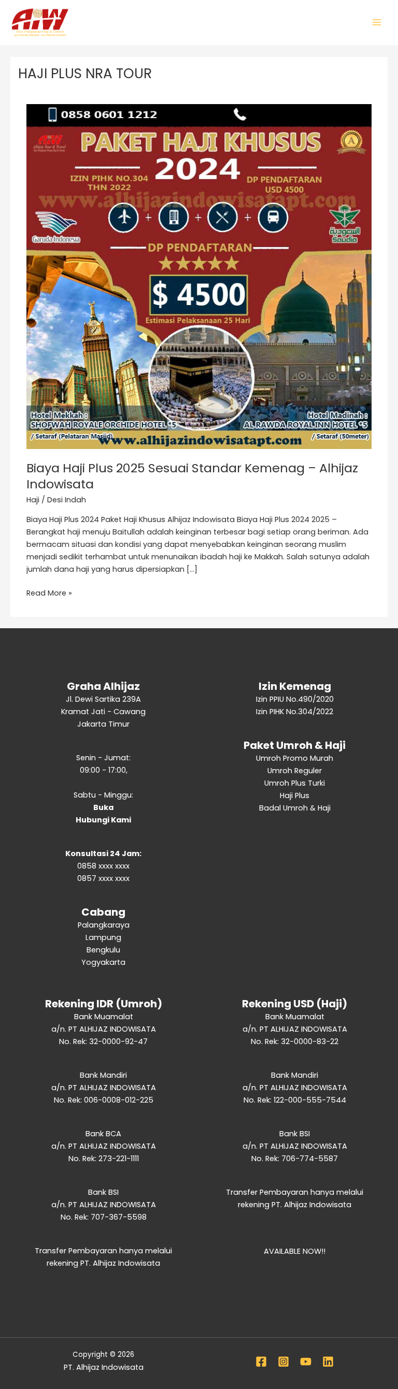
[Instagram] (283, 1361)
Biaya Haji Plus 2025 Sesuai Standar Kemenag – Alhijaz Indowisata (192, 476)
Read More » (49, 592)
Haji (32, 500)
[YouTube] (305, 1361)
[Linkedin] (328, 1361)
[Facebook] (261, 1361)
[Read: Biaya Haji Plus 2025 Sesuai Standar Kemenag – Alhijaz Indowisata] (199, 276)
